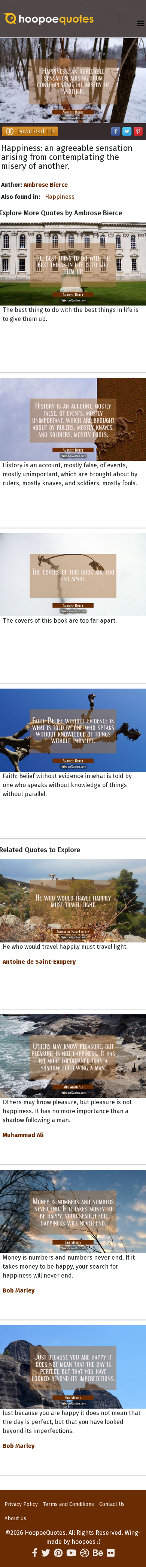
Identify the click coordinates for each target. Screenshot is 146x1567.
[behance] (98, 1553)
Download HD (35, 131)
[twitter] (45, 1553)
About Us (15, 1518)
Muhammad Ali (23, 1135)
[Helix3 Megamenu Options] (140, 23)
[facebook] (34, 1553)
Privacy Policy (21, 1504)
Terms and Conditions (68, 1504)
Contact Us (112, 1504)
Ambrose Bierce (46, 184)
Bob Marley (18, 1290)
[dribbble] (84, 1553)
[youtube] (71, 1553)
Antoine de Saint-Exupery (39, 961)
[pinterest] (58, 1553)
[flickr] (111, 1553)
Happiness (59, 196)
